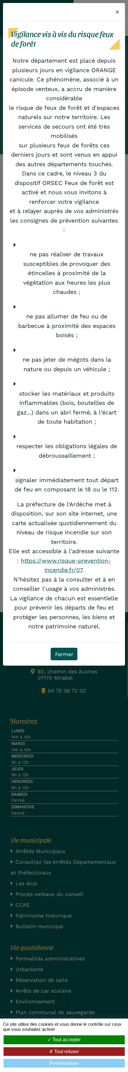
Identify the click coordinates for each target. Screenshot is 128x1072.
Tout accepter (66, 1039)
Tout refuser (66, 1051)
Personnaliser (64, 1063)
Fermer (64, 654)
